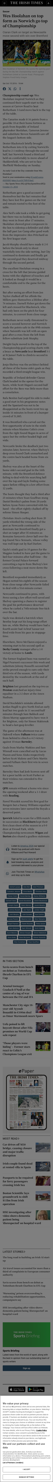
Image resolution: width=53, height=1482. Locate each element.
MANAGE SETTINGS (26, 1477)
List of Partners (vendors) (13, 1463)
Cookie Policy (41, 1430)
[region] (26, 1438)
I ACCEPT (26, 1469)
